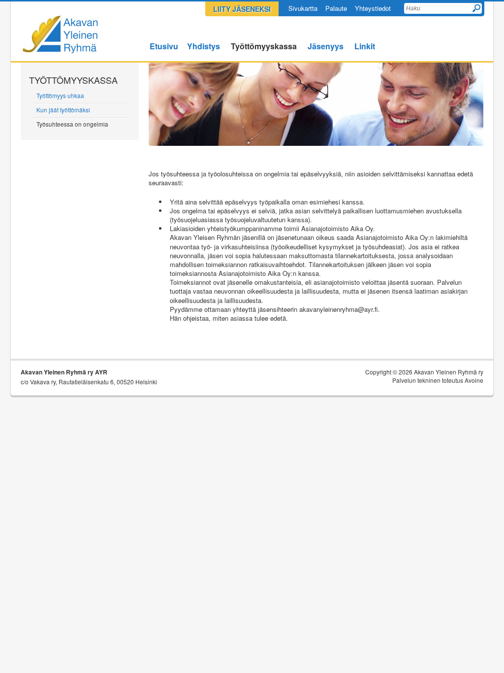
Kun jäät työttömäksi (63, 110)
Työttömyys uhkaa (60, 96)
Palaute (336, 8)
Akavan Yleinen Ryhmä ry (60, 33)
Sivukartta (302, 8)
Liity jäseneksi (242, 9)
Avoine (474, 380)
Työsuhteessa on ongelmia (72, 124)
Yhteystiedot (373, 8)
